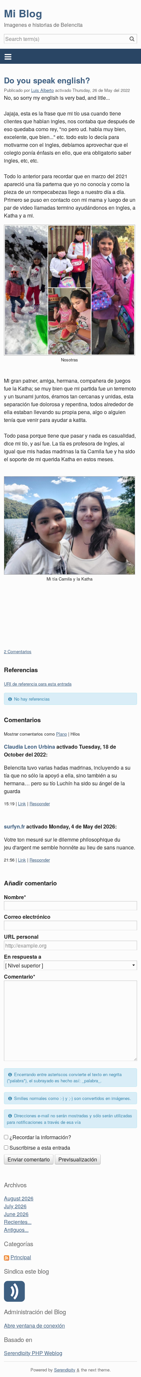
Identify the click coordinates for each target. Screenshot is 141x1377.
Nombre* (15, 897)
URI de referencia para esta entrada (37, 684)
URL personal (21, 936)
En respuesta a (22, 956)
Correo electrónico (27, 916)
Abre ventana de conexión (34, 1325)
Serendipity (64, 1370)
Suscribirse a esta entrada (40, 1147)
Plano (61, 734)
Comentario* (19, 976)
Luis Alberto (42, 90)
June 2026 (16, 1214)
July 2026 (15, 1206)
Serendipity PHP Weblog (33, 1353)
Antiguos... (16, 1229)
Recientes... (17, 1222)
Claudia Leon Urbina (29, 746)
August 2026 (18, 1198)
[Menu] (70, 56)
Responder (40, 803)
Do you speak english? (47, 80)
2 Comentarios (17, 651)
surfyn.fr (14, 826)
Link (22, 803)
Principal (20, 1257)
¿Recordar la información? (40, 1137)
